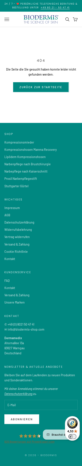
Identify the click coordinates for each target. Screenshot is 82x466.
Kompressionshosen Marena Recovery (30, 149)
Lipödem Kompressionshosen (25, 157)
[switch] (72, 436)
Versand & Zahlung (17, 244)
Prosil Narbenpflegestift (20, 178)
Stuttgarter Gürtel (16, 186)
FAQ (7, 280)
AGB (7, 215)
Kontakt (9, 259)
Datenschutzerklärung (19, 222)
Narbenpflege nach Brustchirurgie (27, 164)
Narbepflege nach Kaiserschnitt (25, 171)
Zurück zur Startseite (40, 87)
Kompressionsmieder (19, 142)
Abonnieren (22, 419)
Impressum (12, 208)
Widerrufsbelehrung (18, 229)
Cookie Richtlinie (16, 251)
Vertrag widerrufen (17, 237)
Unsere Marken (14, 302)
